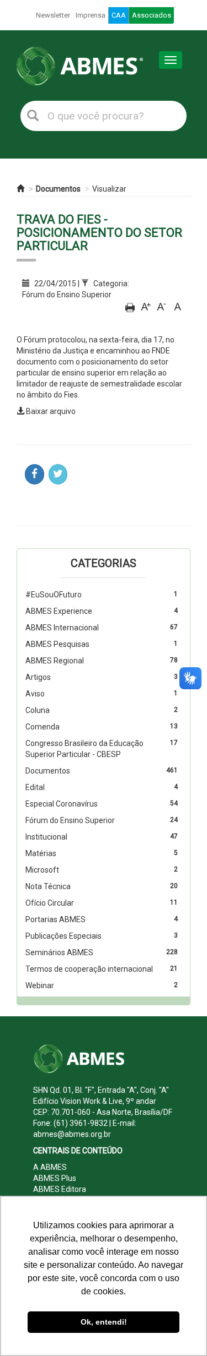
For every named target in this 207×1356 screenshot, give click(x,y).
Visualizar (109, 188)
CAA (119, 15)
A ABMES (50, 1167)
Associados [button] (151, 15)
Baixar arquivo (51, 411)
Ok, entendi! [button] (104, 1321)
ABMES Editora (59, 1189)
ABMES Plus (54, 1178)
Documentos (58, 188)
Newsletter (53, 15)
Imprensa (90, 15)
